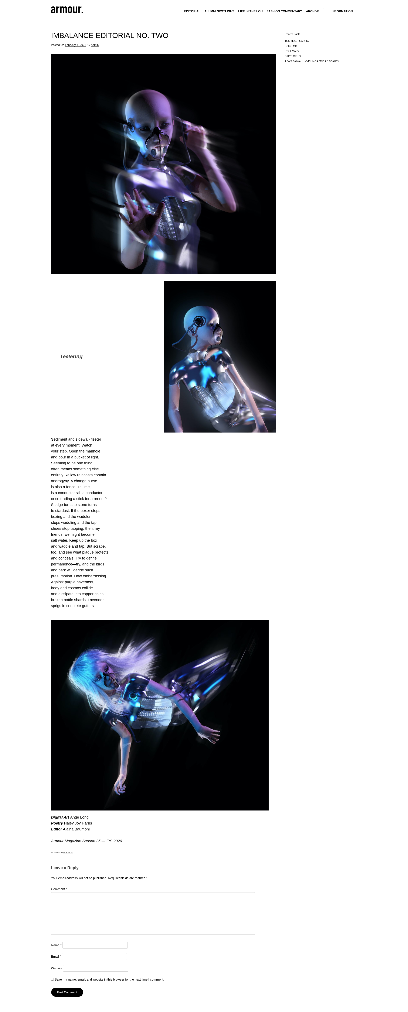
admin (95, 45)
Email (56, 956)
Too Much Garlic (297, 40)
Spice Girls (293, 56)
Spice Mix (291, 46)
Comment (59, 889)
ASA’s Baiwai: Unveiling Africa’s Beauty (312, 61)
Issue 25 (68, 852)
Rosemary (292, 51)
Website (56, 968)
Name (56, 945)
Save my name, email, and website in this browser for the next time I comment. (109, 979)
